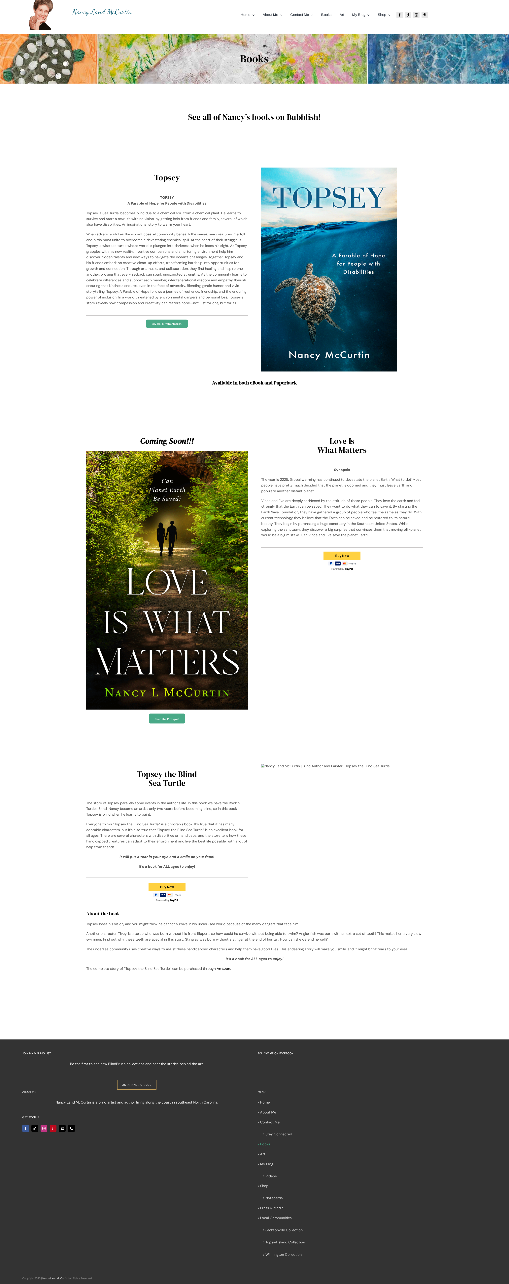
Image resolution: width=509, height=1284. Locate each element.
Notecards (274, 1198)
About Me (268, 1112)
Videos (271, 1176)
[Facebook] (25, 1128)
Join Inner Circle (136, 1085)
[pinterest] (425, 15)
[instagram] (416, 15)
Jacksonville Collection (284, 1230)
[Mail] (62, 1128)
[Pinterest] (53, 1128)
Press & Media (272, 1208)
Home (265, 1102)
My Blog (266, 1164)
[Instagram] (44, 1128)
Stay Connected (278, 1134)
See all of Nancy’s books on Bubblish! (254, 117)
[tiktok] (408, 15)
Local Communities (276, 1218)
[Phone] (71, 1128)
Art (262, 1154)
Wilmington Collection (283, 1254)
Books (265, 1144)
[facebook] (399, 15)
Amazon (223, 968)
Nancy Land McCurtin (54, 1278)
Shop (264, 1186)
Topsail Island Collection (285, 1242)
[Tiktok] (34, 1128)
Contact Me (270, 1122)
